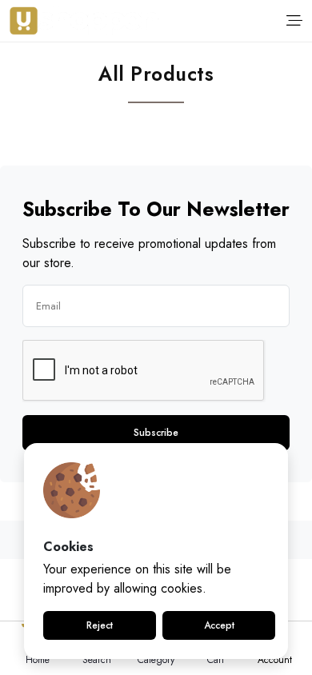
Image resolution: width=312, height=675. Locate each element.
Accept (219, 625)
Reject (99, 625)
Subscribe (156, 432)
